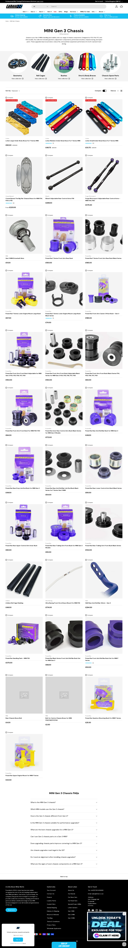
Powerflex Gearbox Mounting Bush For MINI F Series (103, 718)
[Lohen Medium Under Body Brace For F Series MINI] (64, 117)
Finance (49, 897)
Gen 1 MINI (71, 911)
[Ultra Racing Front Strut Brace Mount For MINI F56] (64, 580)
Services (73, 12)
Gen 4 (49, 12)
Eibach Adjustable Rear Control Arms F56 (59, 198)
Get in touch (99, 1)
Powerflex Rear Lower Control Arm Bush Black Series (103, 488)
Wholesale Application (54, 928)
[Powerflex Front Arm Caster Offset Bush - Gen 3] (103, 290)
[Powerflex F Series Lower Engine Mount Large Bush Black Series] (64, 290)
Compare (98, 91)
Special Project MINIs (74, 904)
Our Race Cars (72, 897)
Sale (55, 12)
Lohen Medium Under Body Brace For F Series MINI (62, 141)
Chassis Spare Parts (110, 75)
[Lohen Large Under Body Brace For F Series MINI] (24, 117)
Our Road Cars (72, 901)
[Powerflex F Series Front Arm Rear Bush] (64, 235)
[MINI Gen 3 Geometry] (17, 63)
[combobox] (68, 6)
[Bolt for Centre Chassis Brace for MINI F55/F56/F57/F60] (64, 695)
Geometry (17, 75)
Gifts (60, 12)
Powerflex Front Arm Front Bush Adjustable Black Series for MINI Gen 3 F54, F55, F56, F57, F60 (62, 374)
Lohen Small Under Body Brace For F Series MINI (101, 141)
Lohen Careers (72, 908)
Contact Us (50, 894)
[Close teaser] (77, 941)
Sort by (8, 91)
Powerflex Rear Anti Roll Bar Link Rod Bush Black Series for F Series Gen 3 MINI (61, 489)
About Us (71, 890)
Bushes (64, 75)
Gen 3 (41, 12)
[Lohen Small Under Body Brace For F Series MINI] (103, 117)
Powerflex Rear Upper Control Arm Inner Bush (21, 546)
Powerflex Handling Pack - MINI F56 (18, 658)
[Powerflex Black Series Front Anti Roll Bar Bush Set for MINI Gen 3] (64, 635)
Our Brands (71, 894)
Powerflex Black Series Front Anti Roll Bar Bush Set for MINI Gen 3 (62, 659)
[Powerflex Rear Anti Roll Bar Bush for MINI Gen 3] (103, 407)
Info (93, 12)
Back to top (64, 876)
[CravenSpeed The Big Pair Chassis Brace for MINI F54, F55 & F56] (24, 175)
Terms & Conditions (53, 921)
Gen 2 (33, 12)
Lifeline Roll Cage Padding (14, 603)
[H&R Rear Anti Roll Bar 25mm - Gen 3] (103, 580)
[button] (64, 945)
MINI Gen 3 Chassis (15, 21)
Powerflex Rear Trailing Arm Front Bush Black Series (103, 546)
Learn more (40, 1)
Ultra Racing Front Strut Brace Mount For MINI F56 (62, 603)
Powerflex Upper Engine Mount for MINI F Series (22, 775)
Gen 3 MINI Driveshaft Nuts (15, 258)
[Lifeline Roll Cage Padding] (24, 580)
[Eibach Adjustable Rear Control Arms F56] (64, 175)
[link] (106, 926)
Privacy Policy (51, 925)
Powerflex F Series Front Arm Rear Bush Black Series (103, 258)
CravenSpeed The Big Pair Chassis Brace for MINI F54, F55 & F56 (24, 199)
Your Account (51, 890)
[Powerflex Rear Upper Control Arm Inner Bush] (24, 522)
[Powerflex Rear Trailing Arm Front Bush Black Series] (103, 522)
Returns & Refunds (53, 914)
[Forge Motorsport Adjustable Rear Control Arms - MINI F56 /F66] (103, 175)
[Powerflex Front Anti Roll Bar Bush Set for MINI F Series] (103, 635)
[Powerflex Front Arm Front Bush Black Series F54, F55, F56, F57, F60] (103, 350)
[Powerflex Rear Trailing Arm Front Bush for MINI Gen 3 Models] (64, 522)
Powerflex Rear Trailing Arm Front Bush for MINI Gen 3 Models (63, 547)
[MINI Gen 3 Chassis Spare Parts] (110, 63)
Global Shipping (52, 908)
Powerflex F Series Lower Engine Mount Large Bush (23, 314)
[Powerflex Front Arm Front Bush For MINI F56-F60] (24, 407)
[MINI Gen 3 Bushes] (64, 63)
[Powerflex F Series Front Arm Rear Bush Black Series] (103, 235)
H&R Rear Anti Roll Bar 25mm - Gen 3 (98, 603)
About (101, 12)
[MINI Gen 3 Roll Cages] (41, 63)
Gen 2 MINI (71, 914)
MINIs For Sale (85, 12)
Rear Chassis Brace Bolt (14, 718)
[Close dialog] (124, 913)
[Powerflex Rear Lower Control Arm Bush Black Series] (103, 465)
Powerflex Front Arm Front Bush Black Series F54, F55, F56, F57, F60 (102, 374)
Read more (11, 910)
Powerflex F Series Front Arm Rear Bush (59, 258)
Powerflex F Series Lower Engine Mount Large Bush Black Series (63, 315)
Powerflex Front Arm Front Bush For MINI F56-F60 (23, 431)
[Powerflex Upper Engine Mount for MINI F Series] (24, 752)
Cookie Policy (51, 904)
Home (7, 21)
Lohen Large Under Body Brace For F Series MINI (22, 141)
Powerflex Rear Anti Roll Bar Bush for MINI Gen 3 (101, 431)
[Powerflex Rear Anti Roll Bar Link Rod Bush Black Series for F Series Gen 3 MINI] (64, 465)
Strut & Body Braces (87, 75)
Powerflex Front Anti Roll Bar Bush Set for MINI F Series (101, 659)
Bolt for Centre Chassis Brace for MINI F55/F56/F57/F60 (58, 719)
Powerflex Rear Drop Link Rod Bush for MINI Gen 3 (23, 488)
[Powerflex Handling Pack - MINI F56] (24, 635)
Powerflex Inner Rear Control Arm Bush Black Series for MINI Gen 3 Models (63, 432)
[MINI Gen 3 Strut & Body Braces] (87, 63)
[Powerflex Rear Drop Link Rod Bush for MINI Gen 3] (24, 465)
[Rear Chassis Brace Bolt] (24, 695)
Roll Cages (40, 75)
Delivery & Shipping (53, 911)
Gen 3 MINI (71, 918)
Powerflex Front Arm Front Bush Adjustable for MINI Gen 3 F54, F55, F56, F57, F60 (23, 374)
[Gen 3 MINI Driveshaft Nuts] (24, 235)
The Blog (49, 918)
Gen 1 (24, 12)
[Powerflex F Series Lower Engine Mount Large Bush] (24, 290)
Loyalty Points (51, 901)
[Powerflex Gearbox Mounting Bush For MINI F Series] (103, 695)
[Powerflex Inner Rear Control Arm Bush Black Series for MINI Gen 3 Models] (64, 407)
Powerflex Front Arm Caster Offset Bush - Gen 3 (102, 314)
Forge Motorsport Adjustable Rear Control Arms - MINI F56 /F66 (102, 199)
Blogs (66, 12)
